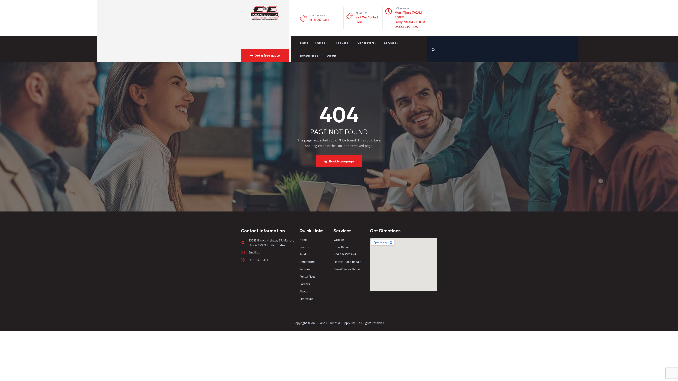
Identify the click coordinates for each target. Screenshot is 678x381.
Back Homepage (341, 161)
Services (390, 42)
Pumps (320, 42)
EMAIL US (361, 13)
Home (304, 42)
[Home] (265, 13)
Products (341, 42)
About (331, 55)
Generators (365, 42)
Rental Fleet (309, 55)
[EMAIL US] (349, 16)
